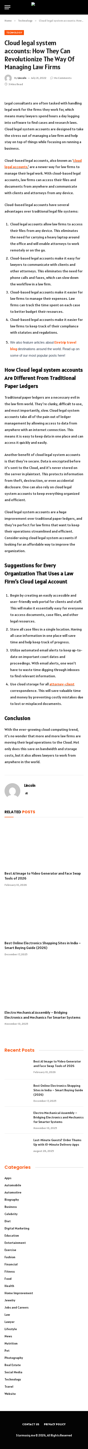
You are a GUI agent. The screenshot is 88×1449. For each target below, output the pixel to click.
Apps (8, 1178)
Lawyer (9, 1322)
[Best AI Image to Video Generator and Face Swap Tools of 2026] (44, 845)
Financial (11, 1264)
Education (12, 1235)
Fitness (10, 1271)
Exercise (10, 1250)
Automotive (13, 1192)
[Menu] (7, 7)
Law (7, 1315)
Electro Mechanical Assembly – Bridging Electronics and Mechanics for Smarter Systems (43, 1015)
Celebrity (11, 1214)
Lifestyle (11, 1329)
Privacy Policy (55, 1424)
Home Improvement (19, 1293)
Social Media (13, 1372)
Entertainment (15, 1243)
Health (9, 1286)
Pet (7, 1351)
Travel (9, 1387)
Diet (8, 1221)
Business (11, 1207)
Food (8, 1279)
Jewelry (10, 1300)
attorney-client (61, 684)
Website (10, 1394)
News (8, 1336)
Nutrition (11, 1343)
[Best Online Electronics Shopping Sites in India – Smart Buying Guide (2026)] (44, 915)
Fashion (10, 1257)
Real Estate (13, 1365)
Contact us (30, 1424)
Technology (14, 32)
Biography (12, 1200)
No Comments (63, 78)
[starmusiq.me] (44, 7)
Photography (14, 1358)
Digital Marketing (17, 1228)
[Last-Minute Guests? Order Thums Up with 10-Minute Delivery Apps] (17, 1145)
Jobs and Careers (16, 1307)
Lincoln (22, 78)
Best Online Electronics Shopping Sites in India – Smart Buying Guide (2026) (43, 945)
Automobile (13, 1185)
